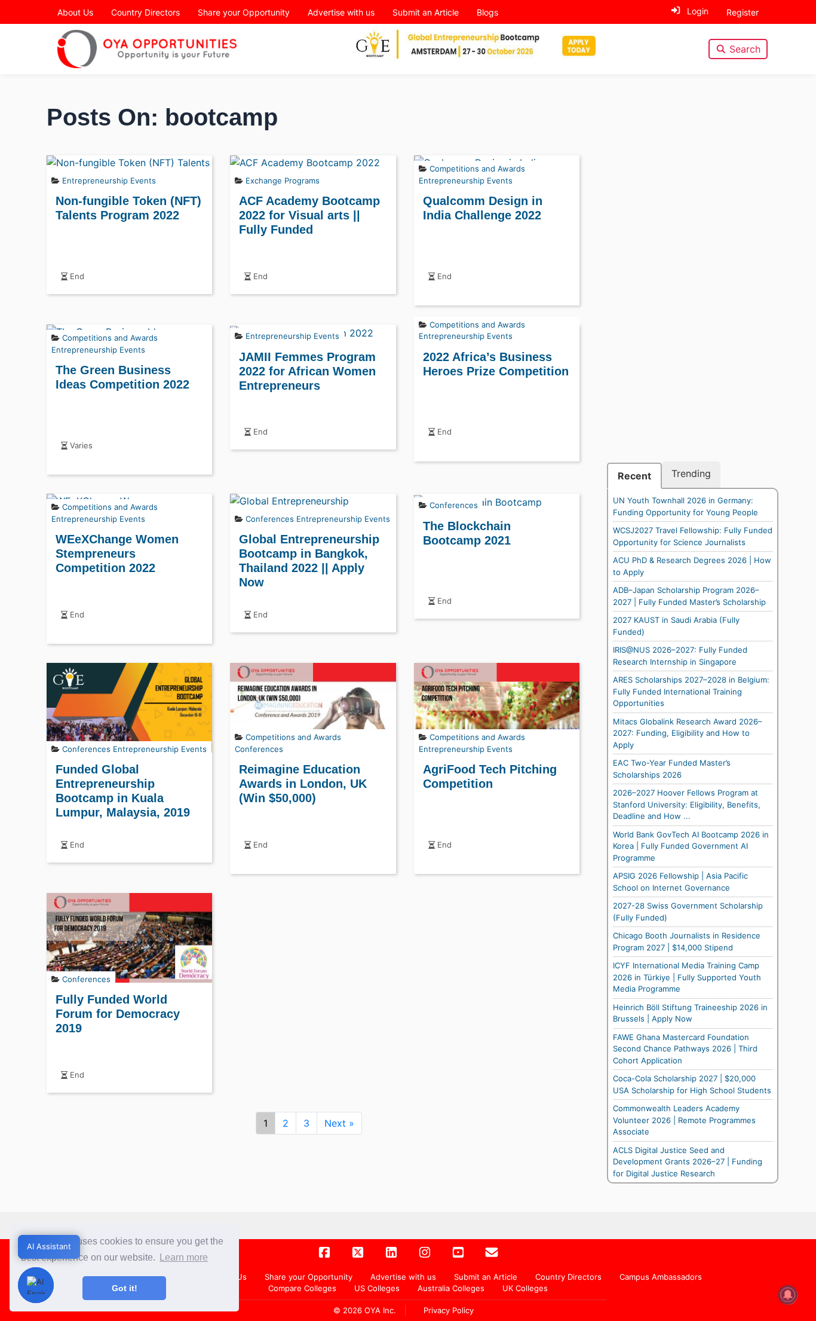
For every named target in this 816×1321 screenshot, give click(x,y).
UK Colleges (525, 1288)
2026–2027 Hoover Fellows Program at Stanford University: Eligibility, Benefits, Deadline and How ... (686, 804)
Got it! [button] (124, 1288)
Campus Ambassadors (660, 1277)
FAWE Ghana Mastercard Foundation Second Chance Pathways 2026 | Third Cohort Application (685, 1048)
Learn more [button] (183, 1257)
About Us (75, 12)
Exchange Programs (283, 180)
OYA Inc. (380, 1310)
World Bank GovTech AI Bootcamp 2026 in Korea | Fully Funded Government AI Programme (691, 846)
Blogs (487, 12)
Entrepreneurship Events (109, 180)
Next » (339, 1123)
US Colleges (377, 1288)
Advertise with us (341, 12)
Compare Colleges (302, 1288)
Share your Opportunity (244, 12)
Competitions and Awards (477, 168)
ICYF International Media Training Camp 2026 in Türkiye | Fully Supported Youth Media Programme (687, 977)
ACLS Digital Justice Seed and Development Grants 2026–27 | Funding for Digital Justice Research (687, 1161)
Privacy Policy (449, 1310)
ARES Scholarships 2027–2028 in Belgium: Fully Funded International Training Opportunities (691, 691)
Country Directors (145, 12)
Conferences (270, 519)
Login (697, 11)
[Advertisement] (693, 282)
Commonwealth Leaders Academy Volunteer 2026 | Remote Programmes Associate (684, 1119)
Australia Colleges (451, 1288)
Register (742, 12)
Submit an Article (425, 12)
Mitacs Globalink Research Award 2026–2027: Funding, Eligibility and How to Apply (687, 733)
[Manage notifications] (787, 1294)
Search (744, 49)
